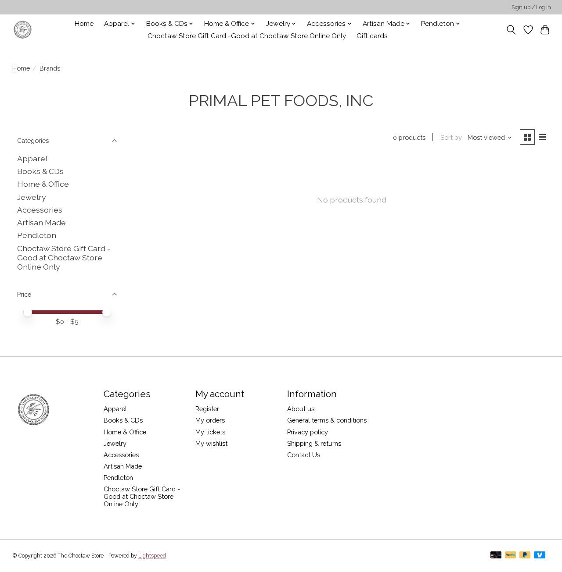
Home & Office (43, 183)
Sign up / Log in (531, 7)
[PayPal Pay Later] (525, 555)
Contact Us (303, 454)
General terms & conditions (327, 420)
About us (300, 408)
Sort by (451, 137)
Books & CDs (40, 171)
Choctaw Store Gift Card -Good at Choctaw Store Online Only (247, 36)
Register (207, 408)
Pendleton (36, 235)
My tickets (210, 432)
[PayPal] (510, 555)
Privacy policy (307, 432)
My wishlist (211, 443)
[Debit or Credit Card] (496, 555)
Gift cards (372, 36)
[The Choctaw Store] (23, 30)
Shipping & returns (314, 443)
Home (84, 24)
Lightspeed (152, 556)
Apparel (32, 158)
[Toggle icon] (510, 30)
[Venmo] (539, 555)
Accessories (39, 209)
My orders (210, 420)
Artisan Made (41, 222)
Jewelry (31, 197)
